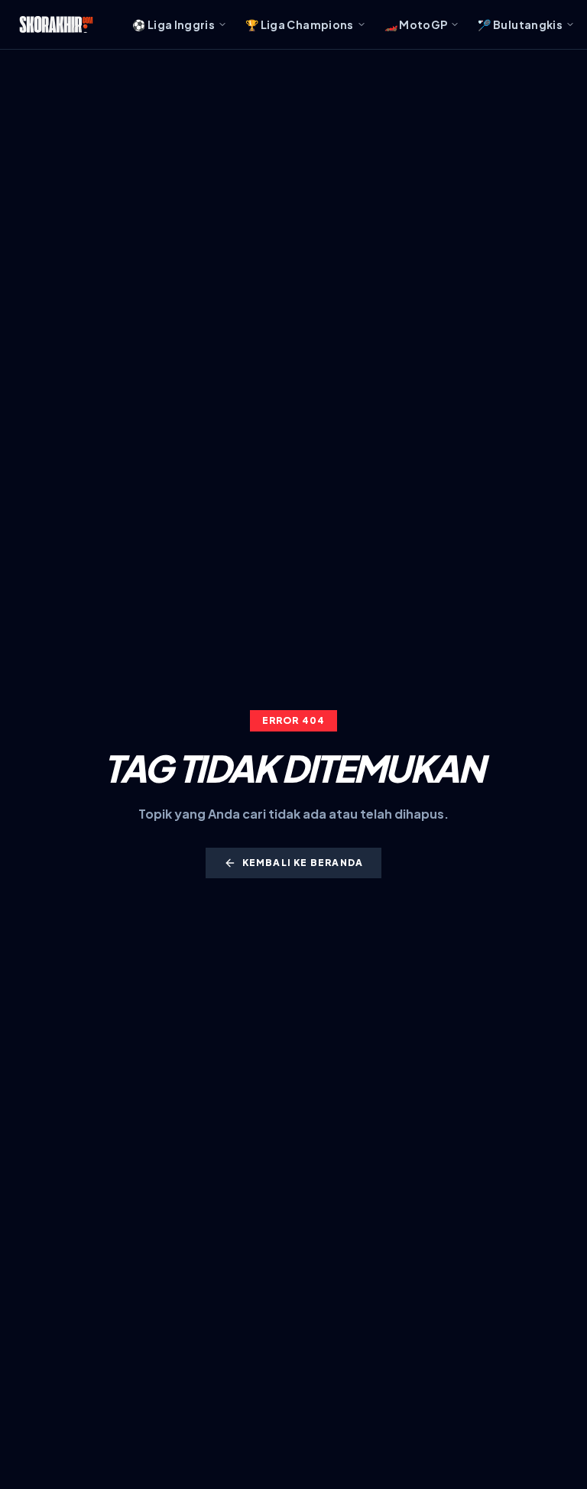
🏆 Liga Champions (299, 24)
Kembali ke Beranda (303, 862)
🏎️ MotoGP (416, 24)
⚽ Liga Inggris (173, 24)
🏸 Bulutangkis (520, 24)
